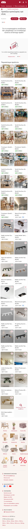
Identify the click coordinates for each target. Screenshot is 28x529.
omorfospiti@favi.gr (10, 475)
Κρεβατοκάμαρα (23, 453)
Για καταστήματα (8, 501)
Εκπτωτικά (22, 465)
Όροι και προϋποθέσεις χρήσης (11, 503)
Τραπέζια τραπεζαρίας (12, 9)
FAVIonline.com (6, 516)
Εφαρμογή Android (9, 511)
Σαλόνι (14, 453)
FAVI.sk (8, 521)
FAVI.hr (4, 523)
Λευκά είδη (23, 430)
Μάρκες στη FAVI (8, 497)
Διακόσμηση (9, 6)
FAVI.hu (21, 521)
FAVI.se (12, 523)
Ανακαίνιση (14, 442)
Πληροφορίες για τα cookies (10, 505)
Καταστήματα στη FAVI (9, 495)
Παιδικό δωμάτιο (5, 466)
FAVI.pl (12, 521)
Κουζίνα (23, 442)
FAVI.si (3, 525)
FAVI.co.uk (17, 523)
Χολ (14, 465)
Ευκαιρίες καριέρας (8, 479)
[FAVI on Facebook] (4, 486)
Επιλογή (15, 18)
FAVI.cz (4, 521)
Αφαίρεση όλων (11, 56)
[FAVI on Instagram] (7, 486)
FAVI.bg (22, 523)
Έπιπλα (3, 6)
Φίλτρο (24, 18)
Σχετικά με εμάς (8, 493)
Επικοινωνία (7, 477)
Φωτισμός (5, 442)
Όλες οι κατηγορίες (20, 6)
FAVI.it (8, 523)
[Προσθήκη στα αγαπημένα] (12, 88)
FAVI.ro (17, 521)
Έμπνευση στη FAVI (8, 499)
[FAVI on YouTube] (10, 486)
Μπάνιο (5, 453)
